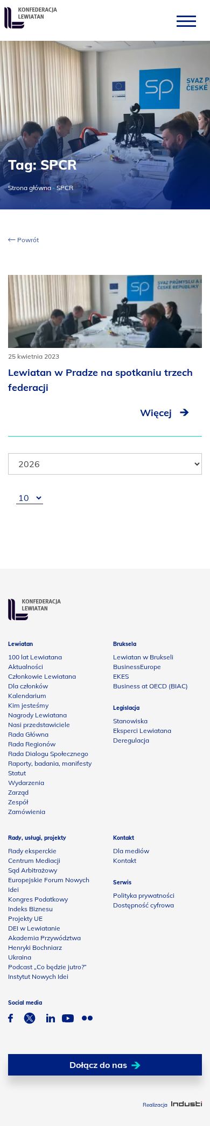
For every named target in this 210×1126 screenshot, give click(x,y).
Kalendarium (27, 696)
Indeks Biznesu (30, 909)
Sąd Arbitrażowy (32, 870)
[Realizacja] (186, 1104)
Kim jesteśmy (28, 705)
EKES (121, 676)
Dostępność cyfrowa (143, 905)
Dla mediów (131, 851)
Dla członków (28, 686)
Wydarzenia (26, 783)
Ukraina (19, 957)
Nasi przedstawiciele (39, 725)
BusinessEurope (137, 667)
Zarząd (18, 792)
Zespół (18, 802)
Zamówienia (26, 812)
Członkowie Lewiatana (42, 676)
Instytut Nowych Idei (38, 976)
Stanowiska (130, 721)
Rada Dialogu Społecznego (48, 754)
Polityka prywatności (143, 895)
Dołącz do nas (98, 1064)
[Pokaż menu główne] (186, 20)
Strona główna (29, 188)
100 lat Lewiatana (35, 657)
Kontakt (124, 860)
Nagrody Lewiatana (37, 715)
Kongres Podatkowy (38, 899)
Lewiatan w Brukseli (143, 657)
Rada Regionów (31, 744)
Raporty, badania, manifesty (50, 763)
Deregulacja (131, 740)
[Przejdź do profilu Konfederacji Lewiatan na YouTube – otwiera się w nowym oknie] (68, 1019)
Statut (17, 773)
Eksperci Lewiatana (142, 731)
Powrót (27, 240)
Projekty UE (25, 918)
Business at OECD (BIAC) (150, 686)
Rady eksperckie (32, 851)
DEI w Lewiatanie (34, 928)
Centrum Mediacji (34, 860)
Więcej (157, 412)
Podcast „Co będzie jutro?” (47, 967)
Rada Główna (28, 734)
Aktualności (25, 667)
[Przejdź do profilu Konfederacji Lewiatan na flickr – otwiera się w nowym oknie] (87, 1019)
